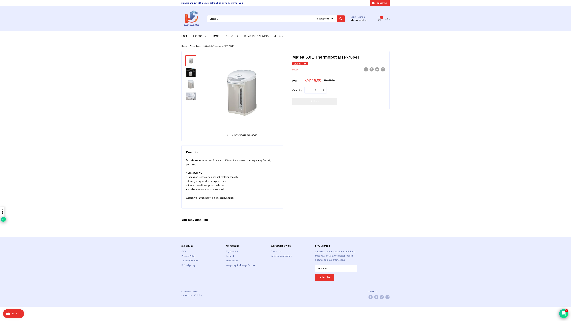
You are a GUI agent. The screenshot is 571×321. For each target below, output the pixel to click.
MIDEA (295, 69)
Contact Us (276, 251)
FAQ (183, 251)
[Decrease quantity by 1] (308, 90)
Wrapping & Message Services (241, 265)
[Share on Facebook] (366, 69)
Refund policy (188, 265)
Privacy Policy (188, 255)
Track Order (232, 260)
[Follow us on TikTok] (387, 297)
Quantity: (297, 90)
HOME (184, 35)
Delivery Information (281, 255)
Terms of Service (189, 260)
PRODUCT (198, 35)
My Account (232, 251)
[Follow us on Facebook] (370, 297)
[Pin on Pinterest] (372, 69)
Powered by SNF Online (191, 295)
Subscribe (382, 2)
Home (184, 46)
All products (195, 46)
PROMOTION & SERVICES (256, 35)
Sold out (314, 101)
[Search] (341, 18)
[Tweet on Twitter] (377, 69)
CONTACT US (231, 35)
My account (357, 20)
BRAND (215, 35)
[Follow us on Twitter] (376, 297)
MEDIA (277, 35)
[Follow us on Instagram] (382, 297)
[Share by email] (383, 69)
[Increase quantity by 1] (323, 90)
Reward (230, 255)
